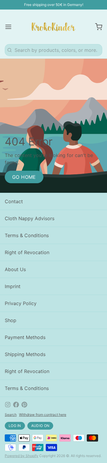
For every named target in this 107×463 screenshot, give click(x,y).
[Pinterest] (24, 405)
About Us (15, 269)
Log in (15, 425)
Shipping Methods (25, 354)
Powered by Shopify (21, 455)
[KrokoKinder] (53, 27)
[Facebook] (16, 405)
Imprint (13, 286)
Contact (14, 201)
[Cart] (96, 27)
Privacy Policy (21, 303)
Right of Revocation (27, 252)
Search (11, 414)
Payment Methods (25, 337)
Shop (10, 320)
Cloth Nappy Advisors (29, 218)
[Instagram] (8, 405)
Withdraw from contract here (42, 414)
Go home (24, 177)
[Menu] (11, 27)
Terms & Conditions (27, 235)
